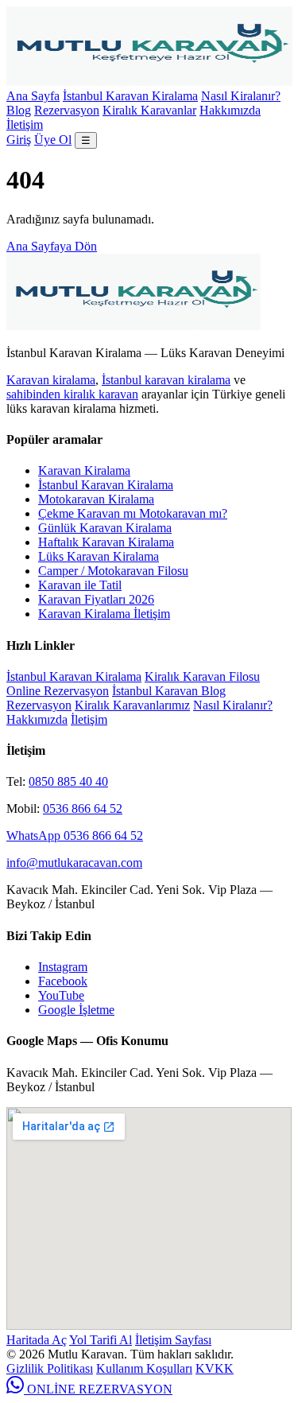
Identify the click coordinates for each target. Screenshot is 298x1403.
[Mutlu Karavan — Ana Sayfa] (149, 81)
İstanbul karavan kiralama (166, 380)
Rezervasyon (66, 110)
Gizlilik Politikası (49, 1368)
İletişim (24, 124)
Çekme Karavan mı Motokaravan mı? (132, 513)
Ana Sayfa (33, 96)
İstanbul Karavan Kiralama (130, 96)
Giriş (18, 139)
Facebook (62, 981)
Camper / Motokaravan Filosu (113, 570)
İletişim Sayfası (173, 1340)
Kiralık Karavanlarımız (132, 705)
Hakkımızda (230, 110)
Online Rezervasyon (57, 691)
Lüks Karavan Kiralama (98, 556)
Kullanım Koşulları (144, 1368)
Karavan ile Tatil (80, 585)
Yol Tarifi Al (100, 1340)
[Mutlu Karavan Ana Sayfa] (133, 325)
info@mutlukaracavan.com (74, 862)
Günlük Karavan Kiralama (105, 527)
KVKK (214, 1368)
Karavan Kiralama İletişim (104, 613)
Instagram (62, 967)
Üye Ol (53, 139)
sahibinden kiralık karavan (72, 394)
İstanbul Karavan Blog (169, 691)
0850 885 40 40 (68, 781)
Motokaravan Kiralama (96, 499)
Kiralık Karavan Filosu (202, 676)
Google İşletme (76, 1009)
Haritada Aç (36, 1340)
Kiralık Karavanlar (149, 110)
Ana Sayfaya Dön (51, 246)
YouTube (61, 995)
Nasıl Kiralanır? (241, 96)
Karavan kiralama (50, 380)
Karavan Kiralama (84, 470)
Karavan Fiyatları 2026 (96, 599)
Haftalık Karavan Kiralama (106, 542)
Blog (18, 110)
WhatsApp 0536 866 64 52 (74, 835)
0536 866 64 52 (82, 808)
